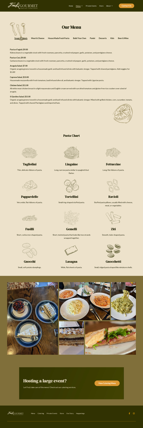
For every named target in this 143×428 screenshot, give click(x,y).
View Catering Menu (107, 383)
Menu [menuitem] (33, 413)
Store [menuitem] (62, 413)
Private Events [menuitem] (52, 413)
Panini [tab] (92, 38)
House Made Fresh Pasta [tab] (58, 38)
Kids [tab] (112, 38)
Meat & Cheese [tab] (37, 38)
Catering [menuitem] (41, 413)
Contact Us (126, 6)
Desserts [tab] (103, 38)
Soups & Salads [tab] (20, 38)
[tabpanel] (71, 78)
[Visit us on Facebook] (129, 413)
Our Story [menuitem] (70, 413)
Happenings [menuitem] (80, 413)
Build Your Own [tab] (79, 38)
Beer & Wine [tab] (123, 38)
